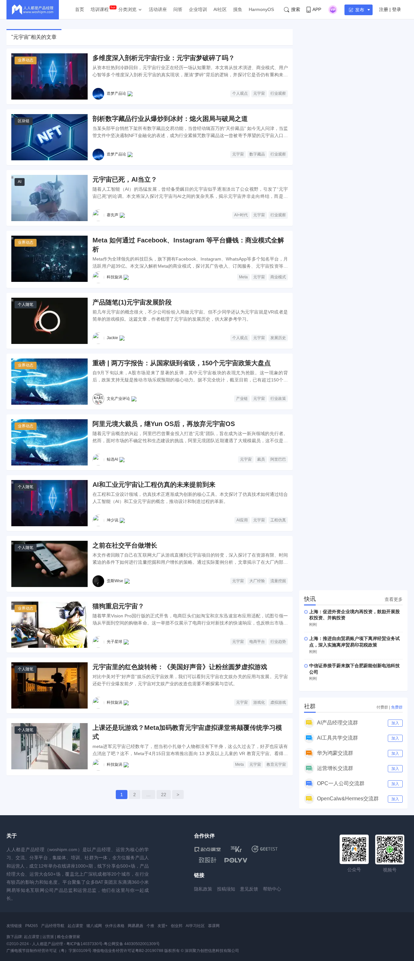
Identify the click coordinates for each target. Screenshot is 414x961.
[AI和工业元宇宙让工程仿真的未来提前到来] (49, 503)
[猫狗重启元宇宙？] (49, 625)
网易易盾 (135, 926)
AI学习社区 (195, 926)
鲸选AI (112, 459)
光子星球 (114, 641)
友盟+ (163, 926)
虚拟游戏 (278, 702)
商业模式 (278, 277)
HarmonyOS (261, 9)
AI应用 (242, 520)
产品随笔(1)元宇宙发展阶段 (132, 302)
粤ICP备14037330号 (84, 944)
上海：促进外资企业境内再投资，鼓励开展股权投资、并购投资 (354, 615)
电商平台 (257, 641)
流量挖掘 (278, 581)
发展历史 (278, 338)
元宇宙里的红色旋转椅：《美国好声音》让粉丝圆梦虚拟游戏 (180, 666)
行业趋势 (278, 641)
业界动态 (25, 60)
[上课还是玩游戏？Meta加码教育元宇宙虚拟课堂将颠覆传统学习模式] (49, 746)
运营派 (48, 936)
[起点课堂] (207, 849)
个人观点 (240, 93)
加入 (395, 723)
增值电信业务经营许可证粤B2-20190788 (128, 950)
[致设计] (207, 860)
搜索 (295, 9)
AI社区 (220, 9)
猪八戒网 (94, 926)
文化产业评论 (118, 398)
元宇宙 (259, 93)
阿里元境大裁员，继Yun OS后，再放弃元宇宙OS (164, 423)
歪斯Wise (115, 581)
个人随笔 (25, 304)
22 (163, 794)
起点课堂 (75, 926)
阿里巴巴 (278, 459)
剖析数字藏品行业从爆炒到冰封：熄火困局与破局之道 (170, 118)
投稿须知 (226, 889)
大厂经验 (257, 581)
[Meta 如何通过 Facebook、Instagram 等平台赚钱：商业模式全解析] (49, 259)
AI (19, 181)
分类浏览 (127, 9)
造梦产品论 (116, 93)
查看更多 (394, 599)
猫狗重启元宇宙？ (118, 606)
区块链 (23, 121)
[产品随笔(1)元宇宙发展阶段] (49, 321)
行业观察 (278, 93)
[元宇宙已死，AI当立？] (49, 198)
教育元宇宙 (276, 764)
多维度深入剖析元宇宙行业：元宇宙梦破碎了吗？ (164, 57)
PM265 (31, 926)
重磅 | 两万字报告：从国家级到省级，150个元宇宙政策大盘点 (182, 363)
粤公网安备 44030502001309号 (132, 944)
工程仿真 (278, 520)
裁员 (261, 459)
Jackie (112, 338)
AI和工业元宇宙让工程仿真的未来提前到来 (154, 484)
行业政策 (278, 398)
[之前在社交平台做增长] (49, 564)
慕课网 (214, 926)
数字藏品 (257, 154)
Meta (243, 277)
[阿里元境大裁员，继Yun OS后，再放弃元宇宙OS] (49, 442)
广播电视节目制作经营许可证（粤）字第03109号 (49, 950)
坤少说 (112, 520)
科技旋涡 (114, 277)
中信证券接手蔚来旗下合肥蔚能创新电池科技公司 (354, 669)
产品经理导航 (52, 926)
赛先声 (112, 215)
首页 (79, 9)
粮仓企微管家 (68, 936)
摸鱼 (237, 9)
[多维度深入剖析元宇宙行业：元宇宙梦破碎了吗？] (49, 76)
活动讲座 (158, 9)
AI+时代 (241, 215)
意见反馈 (249, 889)
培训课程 (100, 9)
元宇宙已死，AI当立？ (125, 179)
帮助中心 (272, 889)
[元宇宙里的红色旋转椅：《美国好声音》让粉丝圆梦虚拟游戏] (49, 685)
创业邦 (176, 926)
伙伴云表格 (115, 926)
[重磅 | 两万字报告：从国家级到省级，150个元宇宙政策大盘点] (49, 381)
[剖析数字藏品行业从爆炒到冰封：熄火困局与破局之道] (49, 137)
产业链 (242, 398)
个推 (150, 926)
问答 (177, 9)
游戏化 (259, 702)
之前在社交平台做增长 (125, 545)
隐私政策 (203, 889)
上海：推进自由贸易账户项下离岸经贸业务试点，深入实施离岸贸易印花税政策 (354, 641)
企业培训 (198, 9)
